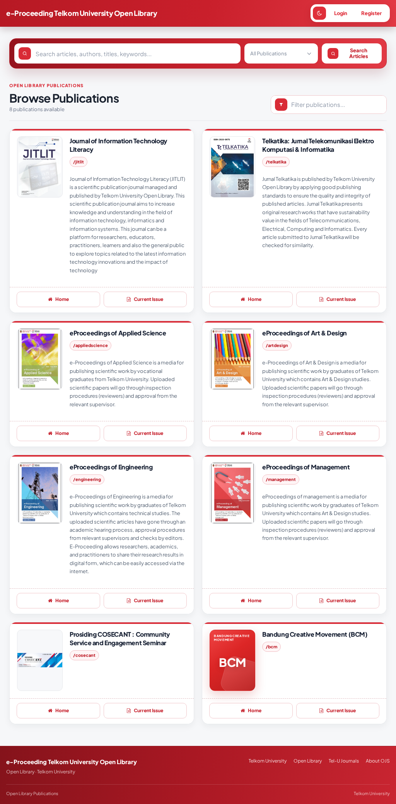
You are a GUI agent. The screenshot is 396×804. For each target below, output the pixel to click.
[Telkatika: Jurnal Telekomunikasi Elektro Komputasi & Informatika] (232, 167)
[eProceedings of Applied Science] (40, 359)
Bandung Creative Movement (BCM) (315, 634)
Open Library (308, 761)
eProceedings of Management (306, 467)
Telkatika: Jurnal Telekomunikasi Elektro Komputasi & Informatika (318, 145)
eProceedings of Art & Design (304, 333)
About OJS (378, 761)
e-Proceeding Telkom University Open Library (81, 13)
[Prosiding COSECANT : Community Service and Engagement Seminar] (40, 660)
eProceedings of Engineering (111, 467)
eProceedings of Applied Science (118, 333)
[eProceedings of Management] (232, 493)
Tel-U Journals (344, 761)
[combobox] (281, 53)
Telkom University (268, 761)
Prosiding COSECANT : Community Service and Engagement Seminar (120, 638)
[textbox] (275, 53)
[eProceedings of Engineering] (40, 493)
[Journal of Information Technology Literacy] (40, 167)
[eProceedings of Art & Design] (232, 359)
